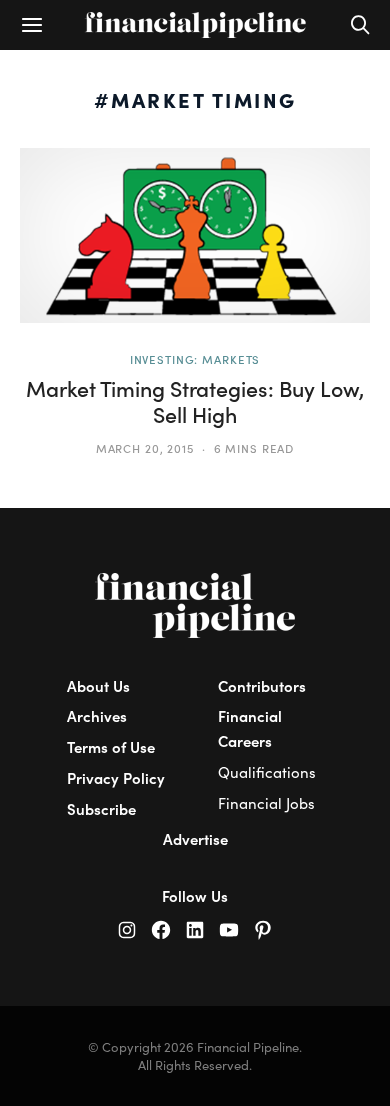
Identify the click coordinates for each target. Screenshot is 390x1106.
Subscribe (101, 808)
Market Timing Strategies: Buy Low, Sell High (194, 401)
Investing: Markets (195, 359)
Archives (97, 715)
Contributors (262, 685)
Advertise (195, 838)
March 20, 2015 (145, 448)
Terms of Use (111, 746)
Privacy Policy (116, 777)
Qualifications (267, 772)
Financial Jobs (266, 803)
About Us (98, 685)
